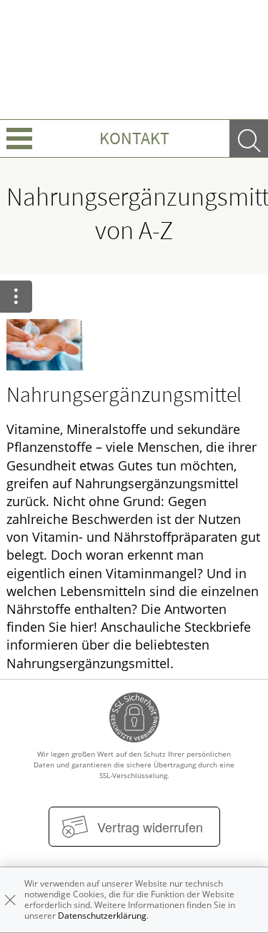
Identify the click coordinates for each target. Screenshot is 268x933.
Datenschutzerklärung (102, 915)
